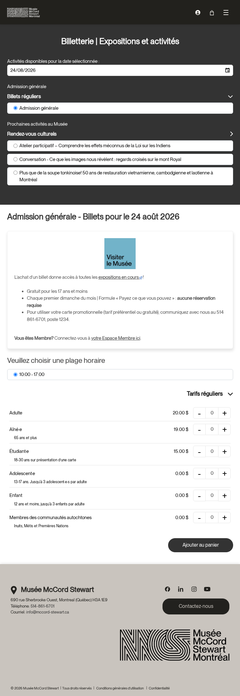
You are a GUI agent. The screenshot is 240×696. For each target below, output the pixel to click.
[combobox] (115, 70)
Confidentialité (159, 688)
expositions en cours (119, 277)
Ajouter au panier (200, 545)
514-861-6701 (42, 605)
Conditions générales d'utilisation (120, 688)
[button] (227, 70)
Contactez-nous (196, 606)
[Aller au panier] (212, 13)
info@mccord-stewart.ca (47, 611)
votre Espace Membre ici (115, 338)
